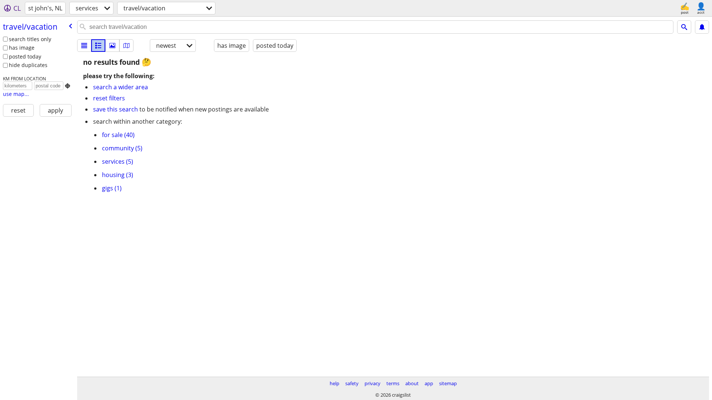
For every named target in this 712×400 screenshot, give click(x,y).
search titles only (30, 39)
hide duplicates (28, 65)
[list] (84, 45)
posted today (25, 56)
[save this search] (702, 27)
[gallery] (112, 45)
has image (21, 47)
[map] (126, 45)
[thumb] (98, 45)
